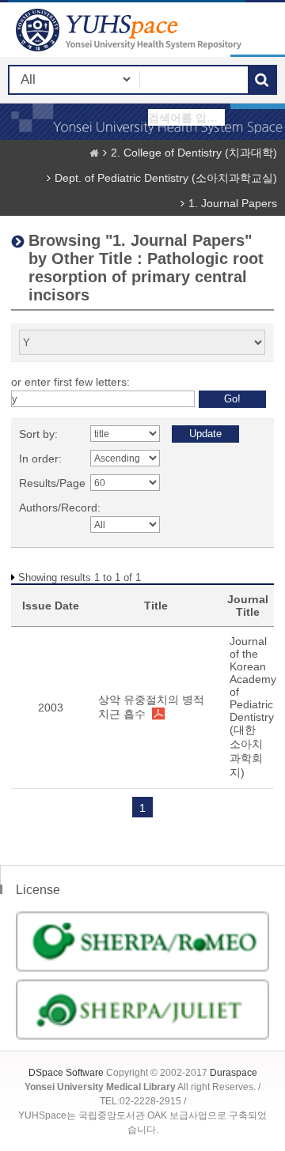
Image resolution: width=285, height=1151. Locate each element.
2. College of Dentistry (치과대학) (194, 152)
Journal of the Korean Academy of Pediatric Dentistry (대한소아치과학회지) (253, 707)
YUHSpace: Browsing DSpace (130, 29)
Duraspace (233, 1072)
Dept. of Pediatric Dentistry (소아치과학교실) (166, 178)
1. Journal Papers (232, 203)
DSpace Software (66, 1072)
